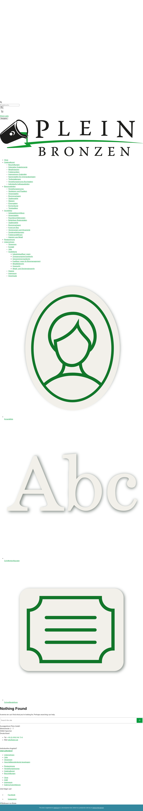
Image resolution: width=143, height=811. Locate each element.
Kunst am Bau (13, 227)
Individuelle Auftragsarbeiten (19, 184)
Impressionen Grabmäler (17, 174)
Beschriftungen (14, 165)
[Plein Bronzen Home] (71, 156)
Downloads (12, 276)
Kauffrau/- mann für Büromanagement (26, 261)
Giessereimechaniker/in (21, 259)
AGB (6, 780)
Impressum (12, 273)
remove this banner (98, 807)
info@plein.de (13, 740)
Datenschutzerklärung (12, 785)
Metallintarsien (13, 169)
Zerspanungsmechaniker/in (23, 256)
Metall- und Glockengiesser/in (24, 269)
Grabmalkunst (9, 162)
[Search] (2, 107)
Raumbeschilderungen (16, 218)
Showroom (12, 244)
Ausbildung (12, 252)
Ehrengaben (13, 203)
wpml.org (56, 807)
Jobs (10, 249)
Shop (6, 160)
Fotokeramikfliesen (15, 235)
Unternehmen (9, 242)
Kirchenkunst (13, 206)
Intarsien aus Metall (15, 237)
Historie (11, 271)
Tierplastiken (13, 208)
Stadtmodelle (13, 198)
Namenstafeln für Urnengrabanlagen (21, 177)
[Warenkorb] (2, 111)
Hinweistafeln (13, 194)
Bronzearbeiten (10, 186)
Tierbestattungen (14, 179)
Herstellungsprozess (16, 189)
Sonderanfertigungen (16, 232)
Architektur (8, 211)
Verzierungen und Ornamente (19, 230)
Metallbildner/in (18, 264)
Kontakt (11, 247)
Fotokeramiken (13, 172)
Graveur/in (16, 266)
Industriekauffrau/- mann (21, 254)
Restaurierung (9, 239)
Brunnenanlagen (14, 196)
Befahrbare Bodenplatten (17, 220)
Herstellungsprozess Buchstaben (20, 182)
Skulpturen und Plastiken (17, 191)
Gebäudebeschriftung (16, 213)
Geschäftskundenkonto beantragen (17, 762)
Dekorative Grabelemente (17, 167)
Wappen (11, 201)
